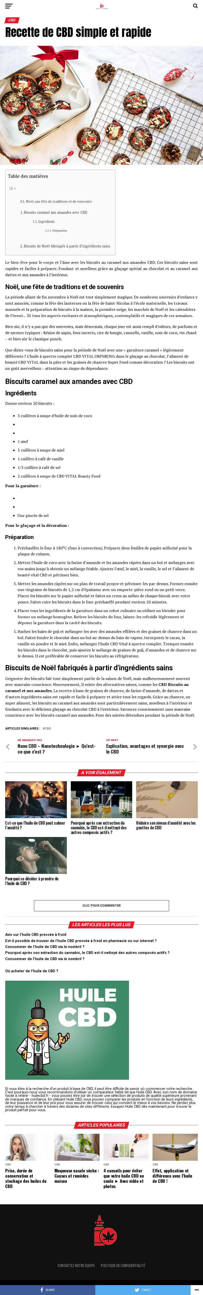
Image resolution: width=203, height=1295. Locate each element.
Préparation (59, 230)
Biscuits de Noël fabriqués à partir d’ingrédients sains (67, 246)
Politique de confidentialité (123, 1265)
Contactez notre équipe (76, 1265)
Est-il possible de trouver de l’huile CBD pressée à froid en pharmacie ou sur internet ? (81, 941)
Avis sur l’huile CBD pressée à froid (35, 935)
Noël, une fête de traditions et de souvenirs (59, 201)
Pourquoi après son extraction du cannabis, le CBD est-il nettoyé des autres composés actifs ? (87, 953)
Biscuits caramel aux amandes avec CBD (55, 212)
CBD (48, 728)
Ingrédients (46, 221)
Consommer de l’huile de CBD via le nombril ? (44, 947)
